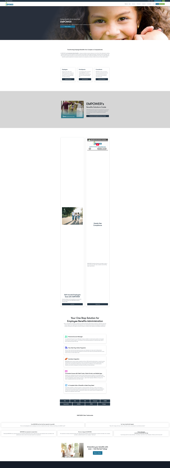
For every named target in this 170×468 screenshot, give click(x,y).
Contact (149, 0)
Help (151, 0)
